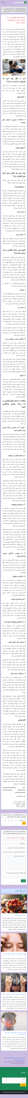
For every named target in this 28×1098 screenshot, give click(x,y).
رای (24, 823)
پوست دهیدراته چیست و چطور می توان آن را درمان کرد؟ (14, 954)
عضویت (23, 1085)
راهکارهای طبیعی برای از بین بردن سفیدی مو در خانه (14, 994)
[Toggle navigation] (3, 2)
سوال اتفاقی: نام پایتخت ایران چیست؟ (16, 873)
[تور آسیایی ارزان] (20, 2)
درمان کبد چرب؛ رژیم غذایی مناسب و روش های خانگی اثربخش (15, 1033)
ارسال (23, 881)
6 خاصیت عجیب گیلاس (20, 915)
